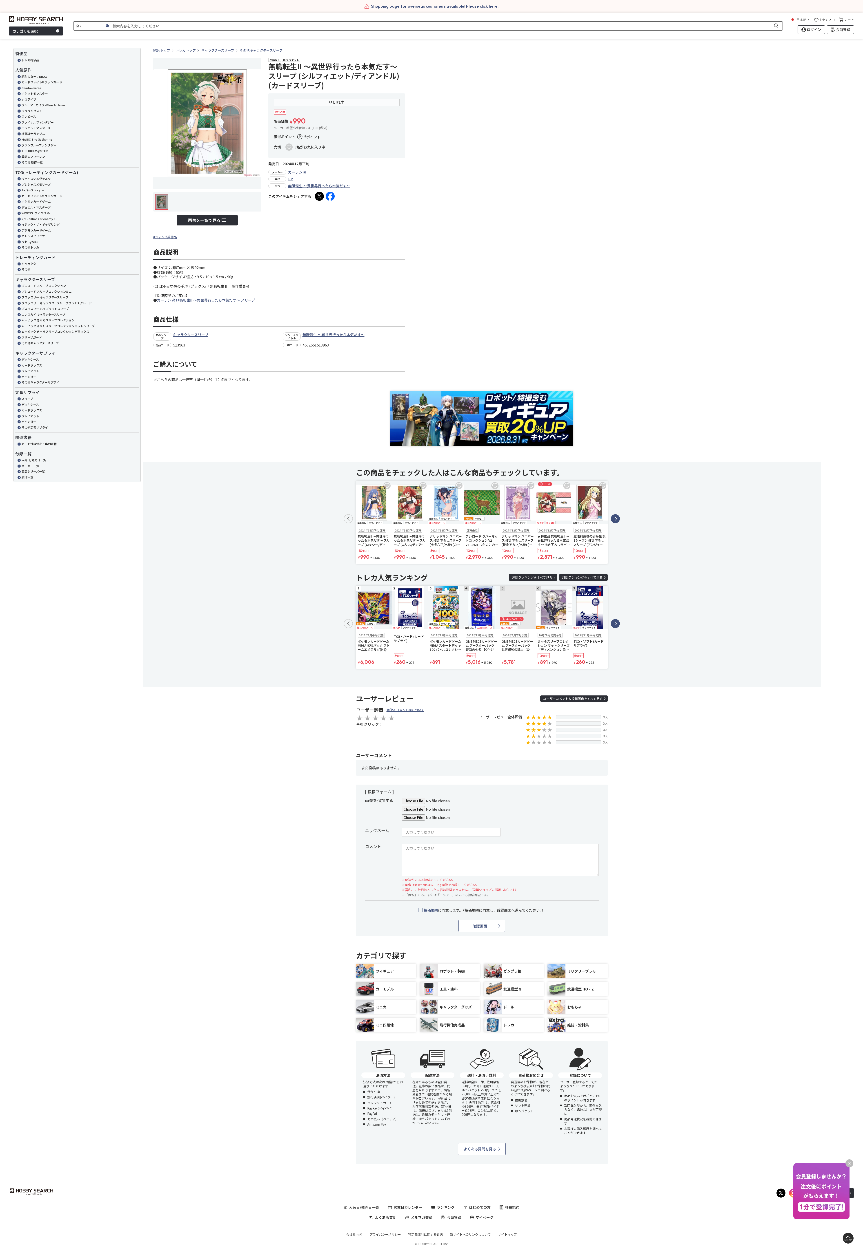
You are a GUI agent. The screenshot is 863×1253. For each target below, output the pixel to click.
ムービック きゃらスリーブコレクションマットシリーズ (58, 326)
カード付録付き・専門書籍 (39, 444)
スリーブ (27, 399)
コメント (373, 846)
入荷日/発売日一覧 (34, 460)
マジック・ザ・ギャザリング (41, 224)
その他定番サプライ (35, 427)
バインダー (29, 377)
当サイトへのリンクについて (470, 1234)
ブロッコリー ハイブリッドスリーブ (45, 309)
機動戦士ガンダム (33, 134)
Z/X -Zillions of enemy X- (39, 219)
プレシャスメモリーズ (36, 184)
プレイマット (30, 371)
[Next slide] (615, 518)
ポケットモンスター (35, 93)
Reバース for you (33, 190)
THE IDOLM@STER (35, 151)
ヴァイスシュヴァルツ (36, 178)
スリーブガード (32, 337)
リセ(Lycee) (30, 242)
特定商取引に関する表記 (425, 1234)
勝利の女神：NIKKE (34, 76)
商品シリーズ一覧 (33, 471)
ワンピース (29, 116)
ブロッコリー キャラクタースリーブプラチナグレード (57, 303)
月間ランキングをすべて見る (582, 577)
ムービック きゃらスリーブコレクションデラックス (55, 331)
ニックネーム (377, 830)
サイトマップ (507, 1234)
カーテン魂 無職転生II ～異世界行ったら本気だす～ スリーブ (206, 300)
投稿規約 (431, 910)
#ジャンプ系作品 (165, 237)
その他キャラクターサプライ (40, 382)
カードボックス (32, 365)
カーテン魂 (297, 172)
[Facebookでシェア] (330, 196)
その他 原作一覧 (32, 162)
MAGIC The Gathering (37, 139)
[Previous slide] (348, 518)
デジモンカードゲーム (36, 230)
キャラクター (30, 264)
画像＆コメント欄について (405, 710)
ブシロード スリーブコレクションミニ (47, 291)
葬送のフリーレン (33, 156)
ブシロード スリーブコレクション (44, 286)
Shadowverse (31, 88)
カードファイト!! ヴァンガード (42, 82)
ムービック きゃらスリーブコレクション (48, 320)
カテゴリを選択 (25, 31)
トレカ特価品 (30, 60)
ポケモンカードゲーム (36, 201)
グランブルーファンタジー (39, 145)
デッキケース (30, 359)
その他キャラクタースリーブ (40, 343)
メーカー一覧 (30, 466)
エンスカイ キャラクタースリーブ (43, 314)
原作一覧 (27, 477)
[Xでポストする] (319, 196)
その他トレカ (30, 247)
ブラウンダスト (32, 111)
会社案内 (352, 1234)
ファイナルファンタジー (38, 122)
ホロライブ (29, 99)
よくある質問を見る (480, 1149)
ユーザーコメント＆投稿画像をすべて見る (573, 698)
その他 (26, 269)
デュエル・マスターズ (36, 128)
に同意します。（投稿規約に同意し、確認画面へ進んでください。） (484, 910)
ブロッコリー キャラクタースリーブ (45, 297)
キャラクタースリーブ (190, 334)
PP (290, 178)
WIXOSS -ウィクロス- (36, 213)
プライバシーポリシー (385, 1234)
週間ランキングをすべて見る (532, 577)
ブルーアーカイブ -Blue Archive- (43, 105)
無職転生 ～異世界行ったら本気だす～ (319, 185)
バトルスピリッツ (33, 236)
